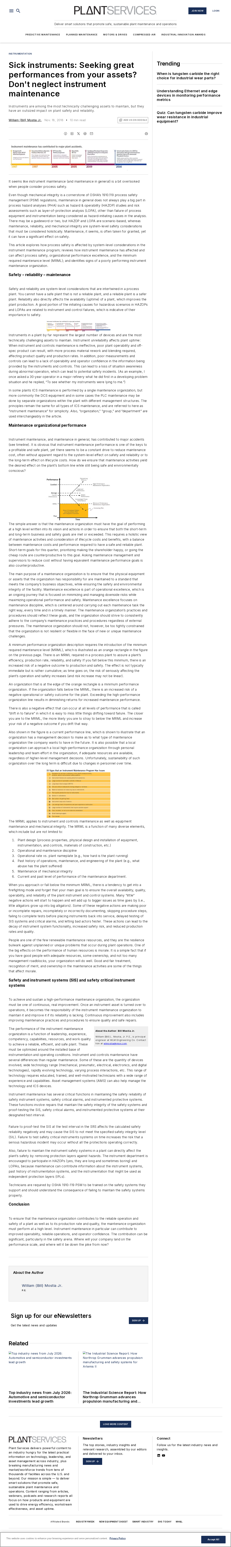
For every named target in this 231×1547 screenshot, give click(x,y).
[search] (18, 11)
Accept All (213, 1539)
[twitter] (78, 133)
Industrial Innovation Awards (183, 34)
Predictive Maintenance (42, 34)
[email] (91, 133)
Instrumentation (20, 53)
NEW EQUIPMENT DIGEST (113, 1521)
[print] (146, 133)
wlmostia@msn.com (115, 1043)
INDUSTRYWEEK (85, 1521)
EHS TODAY (165, 1521)
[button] (11, 11)
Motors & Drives (115, 34)
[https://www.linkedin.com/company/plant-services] (158, 1455)
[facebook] (65, 133)
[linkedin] (72, 133)
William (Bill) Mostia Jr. (25, 120)
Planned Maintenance (82, 34)
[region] (115, 1539)
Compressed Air (144, 34)
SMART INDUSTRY (143, 1521)
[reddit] (85, 133)
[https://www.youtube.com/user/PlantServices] (163, 1455)
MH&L (179, 1521)
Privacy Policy (118, 1538)
